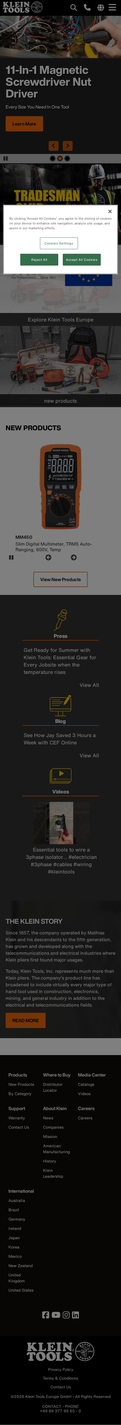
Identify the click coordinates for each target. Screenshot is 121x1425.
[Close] (110, 211)
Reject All (39, 259)
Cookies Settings (58, 243)
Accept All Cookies (81, 259)
